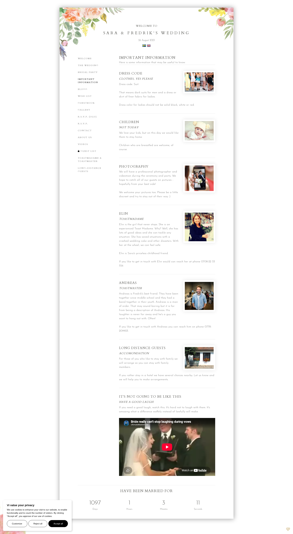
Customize (17, 523)
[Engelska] (148, 46)
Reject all (37, 523)
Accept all (58, 523)
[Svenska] (144, 46)
